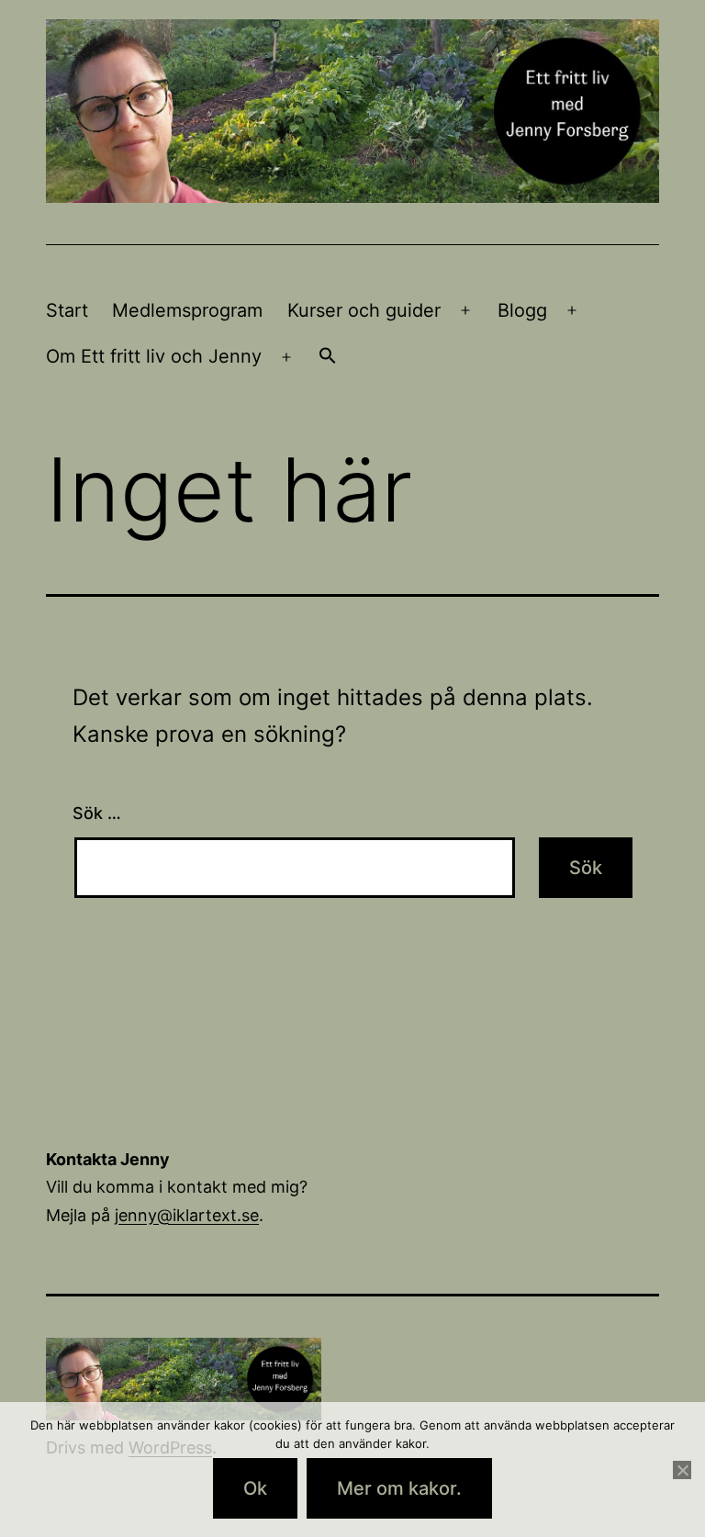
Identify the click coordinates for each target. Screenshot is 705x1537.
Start (67, 310)
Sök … (97, 813)
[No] (682, 1470)
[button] (328, 357)
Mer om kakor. (399, 1488)
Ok (255, 1488)
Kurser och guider (364, 310)
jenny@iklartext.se (187, 1215)
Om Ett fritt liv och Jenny (154, 356)
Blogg (522, 310)
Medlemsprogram (187, 310)
